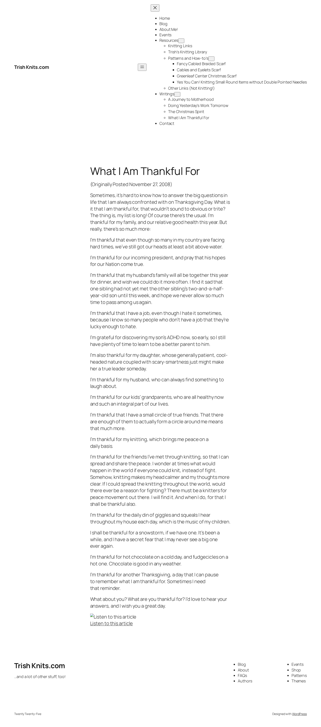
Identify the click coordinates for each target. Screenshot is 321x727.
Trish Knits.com (31, 67)
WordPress (299, 714)
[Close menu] (155, 8)
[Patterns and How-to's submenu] (211, 58)
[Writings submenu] (177, 94)
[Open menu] (142, 67)
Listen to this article (111, 623)
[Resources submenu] (181, 40)
